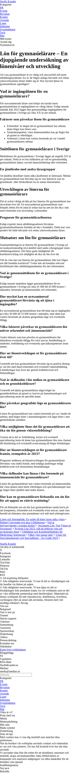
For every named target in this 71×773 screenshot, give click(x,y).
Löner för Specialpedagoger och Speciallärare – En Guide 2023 (33, 536)
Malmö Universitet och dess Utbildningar (22, 522)
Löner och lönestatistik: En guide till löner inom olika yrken (32, 519)
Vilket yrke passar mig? (40, 534)
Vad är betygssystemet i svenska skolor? (27, 524)
